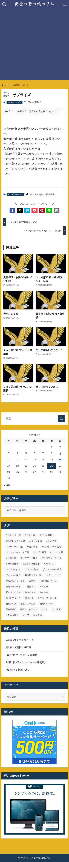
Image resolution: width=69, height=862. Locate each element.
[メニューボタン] (65, 4)
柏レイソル (30, 592)
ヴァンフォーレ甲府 (52, 569)
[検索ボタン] (4, 4)
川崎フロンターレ (48, 581)
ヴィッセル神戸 (13, 575)
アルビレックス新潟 (15, 541)
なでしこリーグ (13, 535)
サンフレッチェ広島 (51, 546)
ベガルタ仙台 (36, 194)
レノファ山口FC (13, 569)
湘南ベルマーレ (47, 603)
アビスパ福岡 (46, 535)
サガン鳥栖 (32, 546)
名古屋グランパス (33, 575)
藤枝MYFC (11, 609)
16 (60, 459)
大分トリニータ (53, 575)
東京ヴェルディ (13, 592)
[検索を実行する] (61, 418)
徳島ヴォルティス (14, 586)
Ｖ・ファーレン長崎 (32, 615)
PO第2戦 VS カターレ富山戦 (21, 654)
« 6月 (7, 485)
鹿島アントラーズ (28, 609)
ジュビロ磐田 (39, 552)
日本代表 (50, 194)
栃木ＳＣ (44, 592)
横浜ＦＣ (29, 598)
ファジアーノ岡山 (29, 558)
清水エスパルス (28, 603)
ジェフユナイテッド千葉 (17, 552)
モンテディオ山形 (31, 564)
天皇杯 (32, 581)
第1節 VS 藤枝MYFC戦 (18, 647)
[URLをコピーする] (57, 210)
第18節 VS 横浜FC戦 (17, 669)
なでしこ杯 (30, 535)
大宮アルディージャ (15, 581)
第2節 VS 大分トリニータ (19, 640)
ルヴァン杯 (49, 564)
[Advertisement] (34, 45)
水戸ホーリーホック (47, 598)
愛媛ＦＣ (31, 586)
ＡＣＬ (44, 609)
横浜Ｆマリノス (13, 598)
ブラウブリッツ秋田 (51, 558)
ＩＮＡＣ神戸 (12, 615)
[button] (13, 210)
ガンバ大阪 (51, 541)
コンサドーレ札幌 (14, 546)
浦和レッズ (11, 603)
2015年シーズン (14, 102)
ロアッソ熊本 (31, 569)
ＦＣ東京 (56, 609)
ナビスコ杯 (11, 558)
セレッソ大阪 (56, 552)
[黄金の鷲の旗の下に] (34, 4)
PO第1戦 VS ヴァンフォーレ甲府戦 (25, 662)
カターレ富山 (35, 541)
